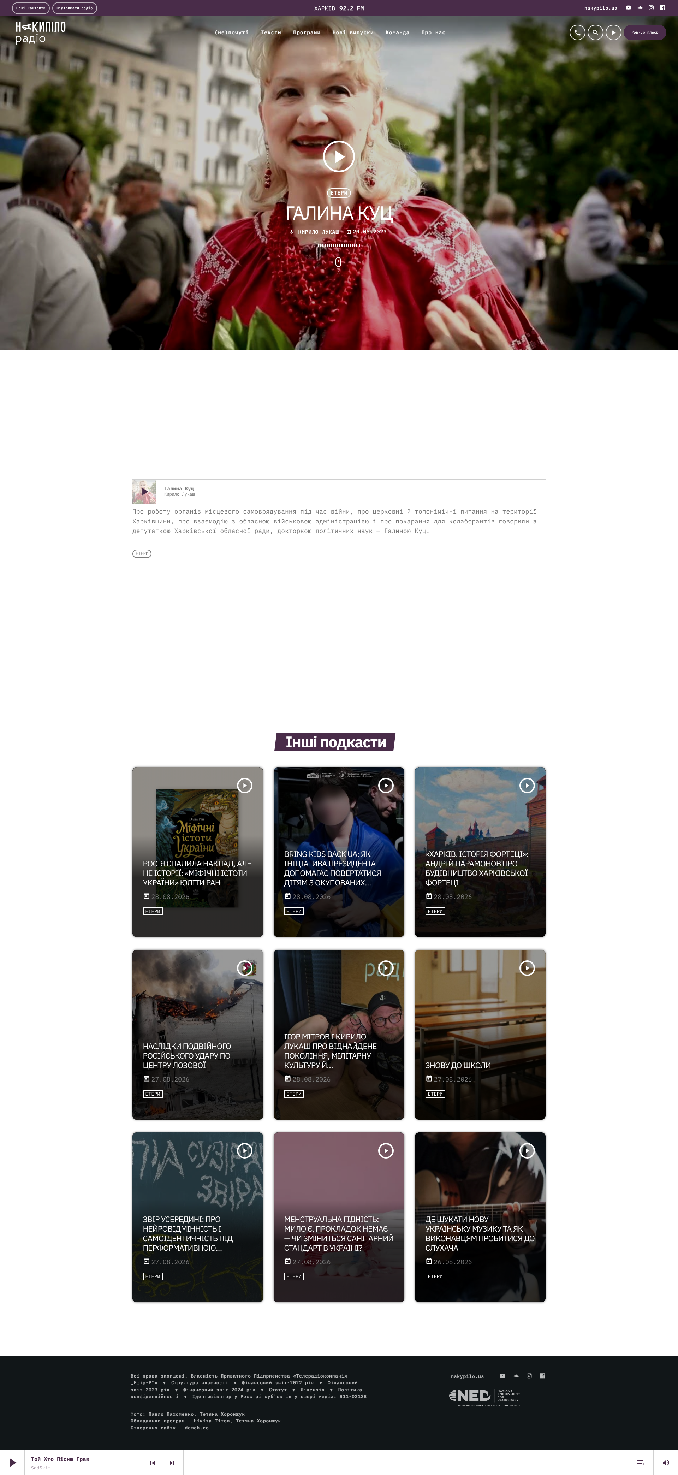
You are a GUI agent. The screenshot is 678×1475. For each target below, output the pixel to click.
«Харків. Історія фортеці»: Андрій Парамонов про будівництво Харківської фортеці (477, 868)
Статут (278, 1390)
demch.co (197, 1428)
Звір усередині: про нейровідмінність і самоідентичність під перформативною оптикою (188, 1238)
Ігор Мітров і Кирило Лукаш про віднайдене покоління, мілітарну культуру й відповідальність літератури (330, 1061)
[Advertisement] (339, 423)
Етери (339, 193)
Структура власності (199, 1383)
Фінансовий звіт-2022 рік (278, 1383)
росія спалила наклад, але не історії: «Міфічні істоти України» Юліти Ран (197, 873)
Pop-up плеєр (645, 32)
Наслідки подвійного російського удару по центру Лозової (187, 1056)
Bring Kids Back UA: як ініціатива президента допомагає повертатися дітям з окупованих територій (332, 873)
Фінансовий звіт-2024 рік (219, 1390)
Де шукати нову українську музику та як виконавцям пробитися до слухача (480, 1233)
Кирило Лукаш (318, 232)
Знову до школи (458, 1065)
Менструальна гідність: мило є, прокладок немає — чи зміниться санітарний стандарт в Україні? (339, 1233)
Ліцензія (313, 1390)
